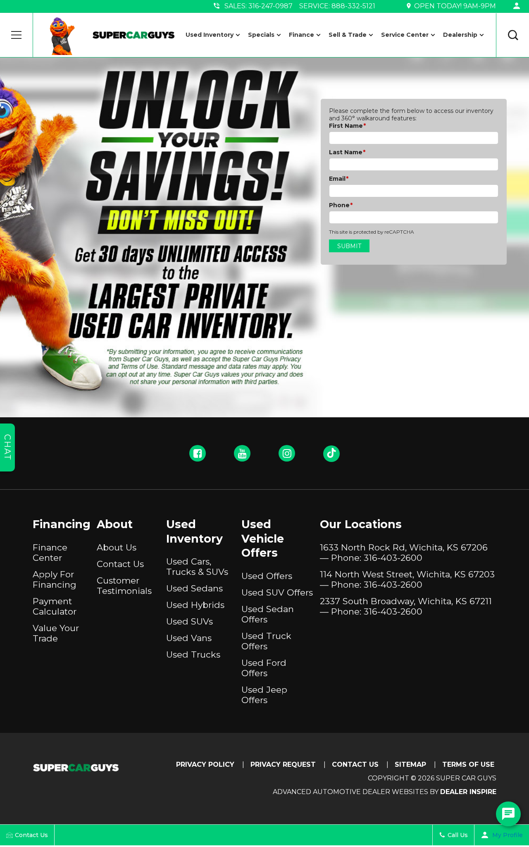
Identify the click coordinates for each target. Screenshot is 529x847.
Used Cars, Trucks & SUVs (197, 566)
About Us (116, 547)
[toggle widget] (508, 814)
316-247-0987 (270, 6)
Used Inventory (210, 34)
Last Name (347, 152)
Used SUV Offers (277, 592)
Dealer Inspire (468, 792)
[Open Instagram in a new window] (287, 453)
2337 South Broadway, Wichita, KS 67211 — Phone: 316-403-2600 (406, 606)
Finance (301, 34)
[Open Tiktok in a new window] (331, 453)
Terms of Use (468, 764)
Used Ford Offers (263, 668)
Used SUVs (189, 621)
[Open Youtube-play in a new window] (242, 453)
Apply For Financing (54, 579)
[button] (16, 35)
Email (338, 178)
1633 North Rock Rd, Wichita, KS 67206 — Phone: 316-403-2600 (404, 552)
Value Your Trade (56, 633)
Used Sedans (194, 588)
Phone (341, 205)
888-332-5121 (353, 6)
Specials (261, 34)
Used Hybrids (195, 605)
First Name (347, 125)
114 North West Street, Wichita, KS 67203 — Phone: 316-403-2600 (407, 579)
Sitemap (410, 764)
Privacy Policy (205, 764)
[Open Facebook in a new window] (197, 453)
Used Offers (266, 576)
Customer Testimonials (124, 585)
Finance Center (50, 552)
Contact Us (120, 564)
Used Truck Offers (266, 641)
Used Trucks (193, 654)
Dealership (460, 34)
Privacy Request (283, 764)
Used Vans (189, 638)
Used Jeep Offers (264, 694)
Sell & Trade (348, 34)
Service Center (405, 34)
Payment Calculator (54, 606)
